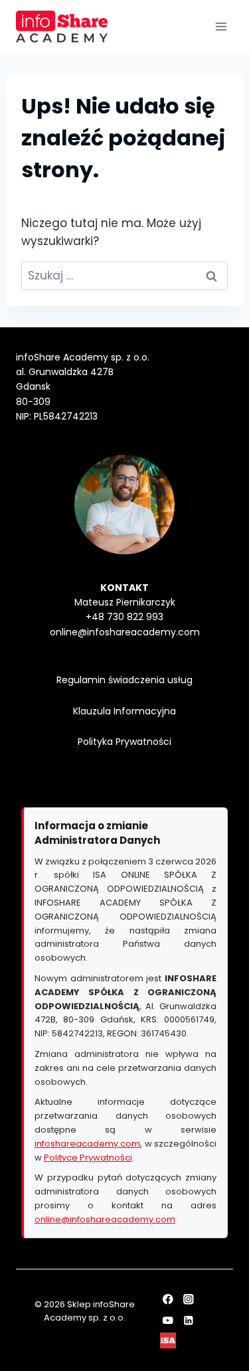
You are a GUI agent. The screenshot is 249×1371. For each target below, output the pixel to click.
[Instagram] (189, 1299)
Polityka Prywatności (124, 741)
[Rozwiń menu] (220, 26)
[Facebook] (167, 1299)
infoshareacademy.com (87, 1143)
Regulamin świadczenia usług (124, 679)
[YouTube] (167, 1320)
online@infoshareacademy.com (105, 1219)
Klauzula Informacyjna (124, 711)
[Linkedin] (189, 1320)
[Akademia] (167, 1341)
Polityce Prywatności (88, 1157)
